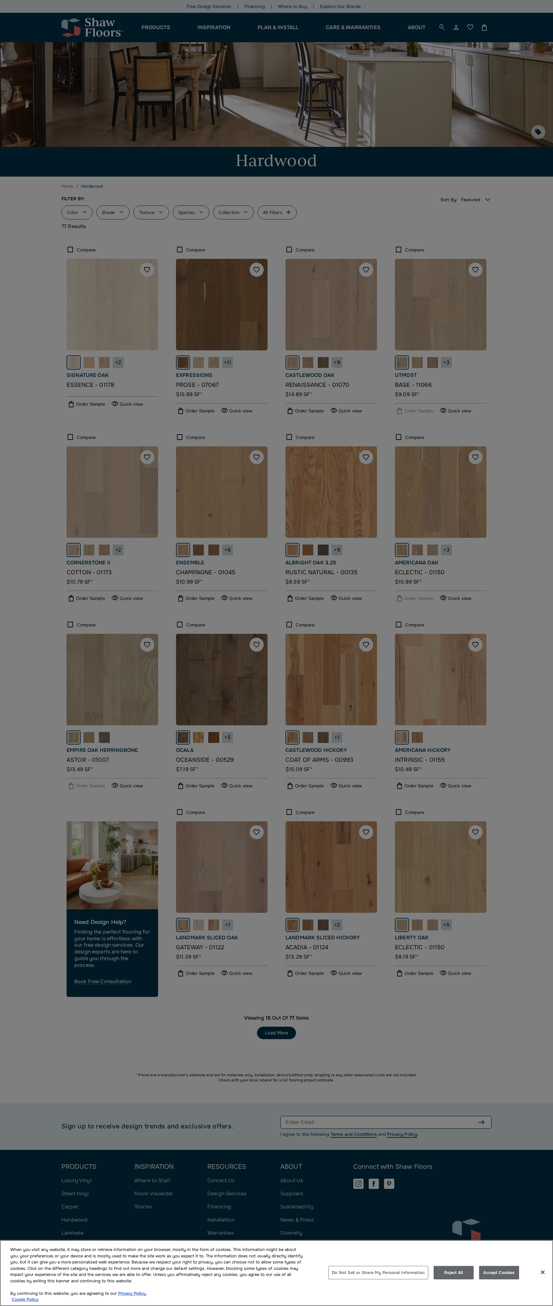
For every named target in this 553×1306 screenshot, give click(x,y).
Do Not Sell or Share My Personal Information (378, 1272)
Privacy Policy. (132, 1293)
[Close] (543, 1272)
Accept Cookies (499, 1272)
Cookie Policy (25, 1299)
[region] (276, 1273)
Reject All (453, 1272)
